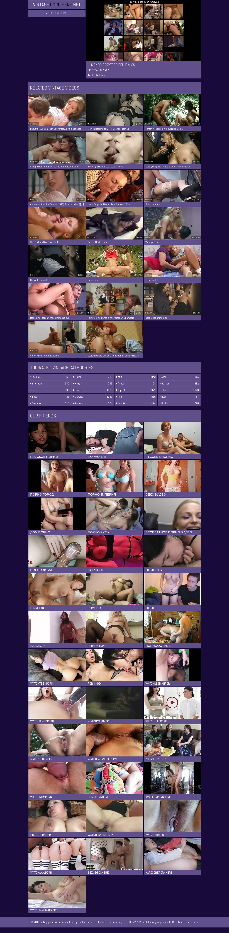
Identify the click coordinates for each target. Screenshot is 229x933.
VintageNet (57, 5)
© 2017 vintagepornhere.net (46, 922)
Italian (101, 75)
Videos (49, 13)
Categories (61, 13)
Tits (92, 75)
